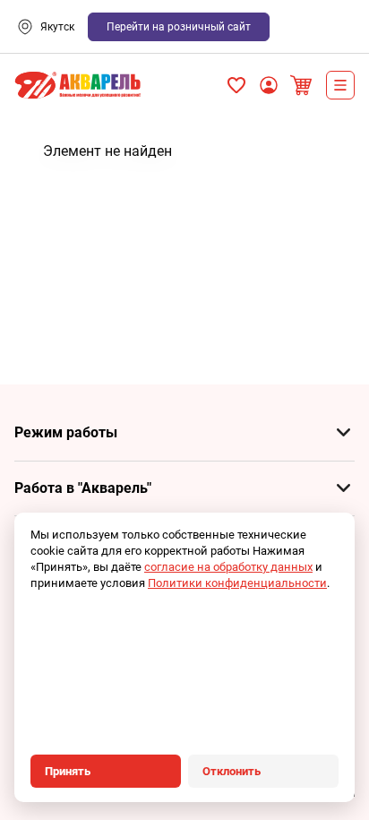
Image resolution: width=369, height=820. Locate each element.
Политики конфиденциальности (237, 583)
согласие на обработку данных (228, 567)
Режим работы (65, 432)
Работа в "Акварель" (82, 487)
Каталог (340, 85)
